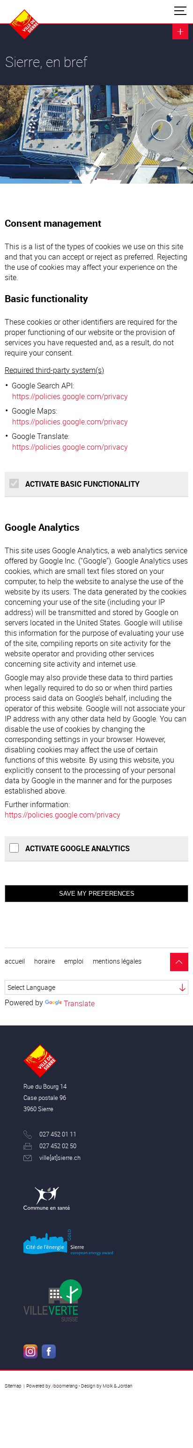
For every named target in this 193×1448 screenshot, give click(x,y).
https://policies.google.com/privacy (70, 396)
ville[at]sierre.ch (60, 1158)
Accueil (15, 961)
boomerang (65, 1385)
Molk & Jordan (118, 1385)
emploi (73, 961)
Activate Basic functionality (81, 484)
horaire (44, 961)
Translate (79, 1003)
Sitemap (13, 1385)
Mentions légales (117, 961)
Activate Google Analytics (76, 848)
